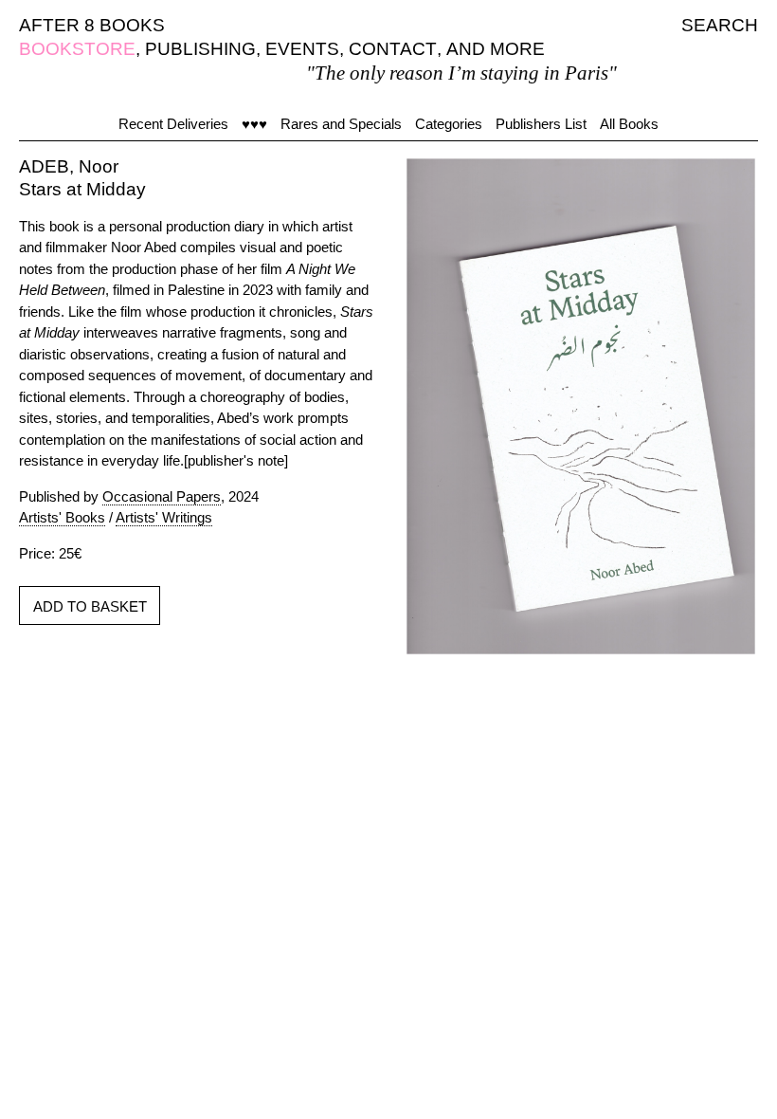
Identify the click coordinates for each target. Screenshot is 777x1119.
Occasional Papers (161, 496)
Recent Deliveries (173, 124)
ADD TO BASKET (90, 606)
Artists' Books (62, 517)
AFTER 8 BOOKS (92, 25)
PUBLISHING (200, 49)
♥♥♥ (254, 124)
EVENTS (302, 49)
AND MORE (495, 49)
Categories (448, 124)
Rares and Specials (341, 124)
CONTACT (393, 49)
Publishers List (541, 124)
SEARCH (719, 25)
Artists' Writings (164, 517)
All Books (629, 124)
